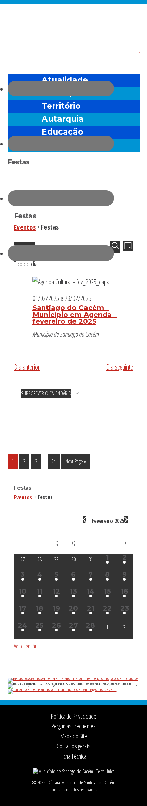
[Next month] (126, 519)
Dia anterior (27, 367)
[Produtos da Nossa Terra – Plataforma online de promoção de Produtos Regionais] (74, 678)
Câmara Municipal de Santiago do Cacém (74, 22)
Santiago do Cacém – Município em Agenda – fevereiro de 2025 (74, 314)
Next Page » (75, 463)
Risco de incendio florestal (131, 56)
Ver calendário (27, 646)
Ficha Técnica (73, 756)
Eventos (26, 497)
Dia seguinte (119, 367)
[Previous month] (84, 519)
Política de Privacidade (73, 716)
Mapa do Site (73, 736)
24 (55, 461)
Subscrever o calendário (46, 393)
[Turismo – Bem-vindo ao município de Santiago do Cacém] (62, 689)
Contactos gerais (73, 746)
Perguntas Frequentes (73, 726)
